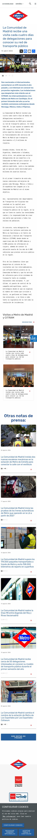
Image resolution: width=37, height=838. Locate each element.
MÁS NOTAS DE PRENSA (18, 737)
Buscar (31, 4)
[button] (18, 337)
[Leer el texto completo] (31, 470)
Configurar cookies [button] (13, 825)
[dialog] (18, 820)
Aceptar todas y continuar (26, 832)
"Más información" (9, 816)
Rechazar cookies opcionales (10, 832)
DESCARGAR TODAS (27, 322)
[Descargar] (30, 352)
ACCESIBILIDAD (7, 4)
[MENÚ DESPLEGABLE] (34, 4)
